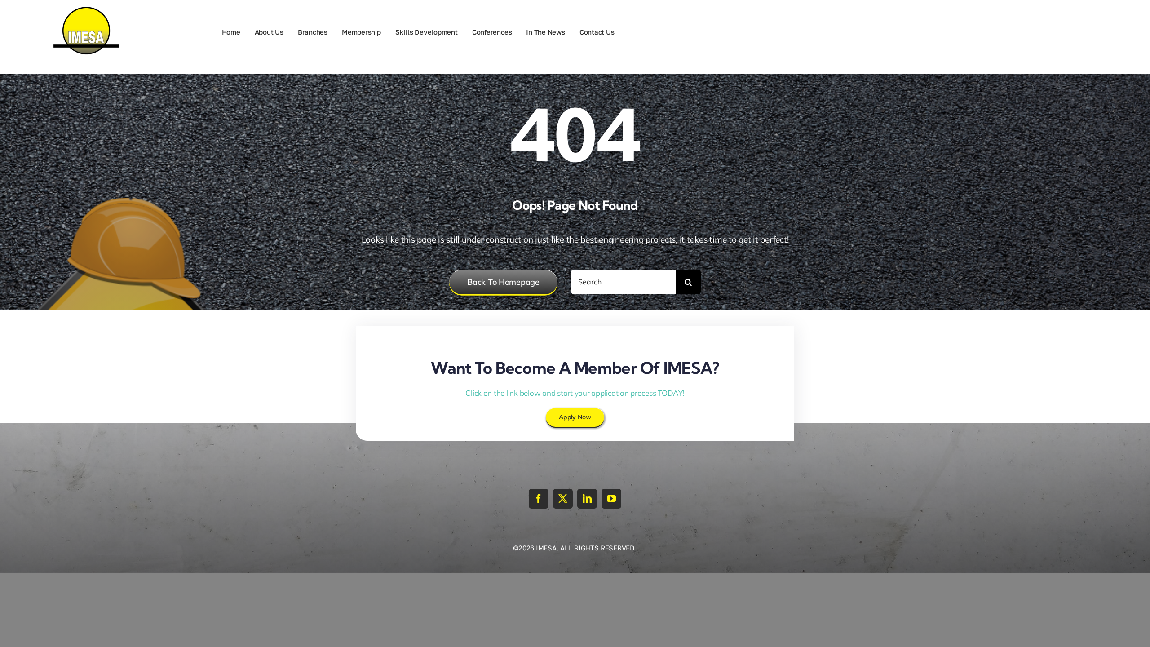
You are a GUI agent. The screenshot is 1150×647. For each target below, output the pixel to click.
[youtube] (611, 499)
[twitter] (563, 499)
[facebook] (538, 499)
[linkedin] (587, 499)
